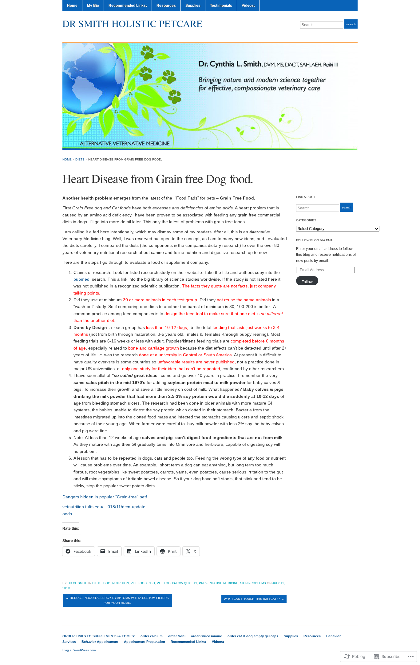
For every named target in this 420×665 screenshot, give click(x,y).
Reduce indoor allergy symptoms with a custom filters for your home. (117, 600)
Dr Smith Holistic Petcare (132, 23)
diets (80, 159)
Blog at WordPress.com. (79, 650)
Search (351, 24)
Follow (307, 282)
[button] (174, 506)
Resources (166, 5)
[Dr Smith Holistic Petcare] (210, 96)
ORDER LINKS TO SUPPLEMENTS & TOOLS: (98, 636)
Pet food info (143, 583)
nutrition (120, 583)
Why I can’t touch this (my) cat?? (254, 598)
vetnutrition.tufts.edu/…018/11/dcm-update (103, 506)
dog (106, 583)
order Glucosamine (206, 636)
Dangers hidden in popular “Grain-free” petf (104, 496)
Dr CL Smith (77, 583)
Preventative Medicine (218, 583)
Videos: (248, 5)
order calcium (152, 636)
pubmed (81, 279)
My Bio (93, 5)
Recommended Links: (128, 5)
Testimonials (221, 5)
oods (67, 513)
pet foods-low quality (177, 583)
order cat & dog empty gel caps (253, 636)
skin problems (253, 583)
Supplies (192, 5)
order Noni (176, 636)
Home (72, 5)
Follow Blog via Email (315, 240)
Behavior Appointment (99, 641)
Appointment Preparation (144, 641)
